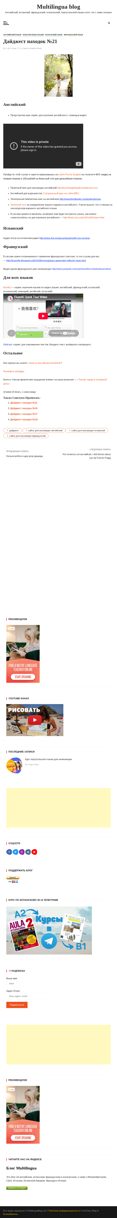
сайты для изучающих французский (27, 436)
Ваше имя (11, 978)
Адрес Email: (13, 991)
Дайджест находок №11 (23, 403)
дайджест (14, 430)
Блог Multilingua (21, 1168)
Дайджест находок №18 (24, 419)
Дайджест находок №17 (24, 414)
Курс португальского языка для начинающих (48, 759)
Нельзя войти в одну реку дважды (24, 456)
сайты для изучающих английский (45, 430)
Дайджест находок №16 (24, 408)
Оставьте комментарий (31, 48)
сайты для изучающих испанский (88, 430)
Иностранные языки (33, 35)
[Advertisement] (58, 808)
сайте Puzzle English (70, 174)
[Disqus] (58, 505)
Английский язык (12, 35)
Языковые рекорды (14, 371)
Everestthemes (10, 1214)
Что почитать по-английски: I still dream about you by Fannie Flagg (86, 456)
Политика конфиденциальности (64, 1210)
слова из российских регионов (43, 363)
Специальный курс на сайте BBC (61, 193)
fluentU (7, 287)
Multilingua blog (58, 6)
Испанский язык (53, 35)
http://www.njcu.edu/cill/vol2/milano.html (83, 217)
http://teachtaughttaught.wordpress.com (77, 188)
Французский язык (73, 35)
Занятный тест (18, 205)
